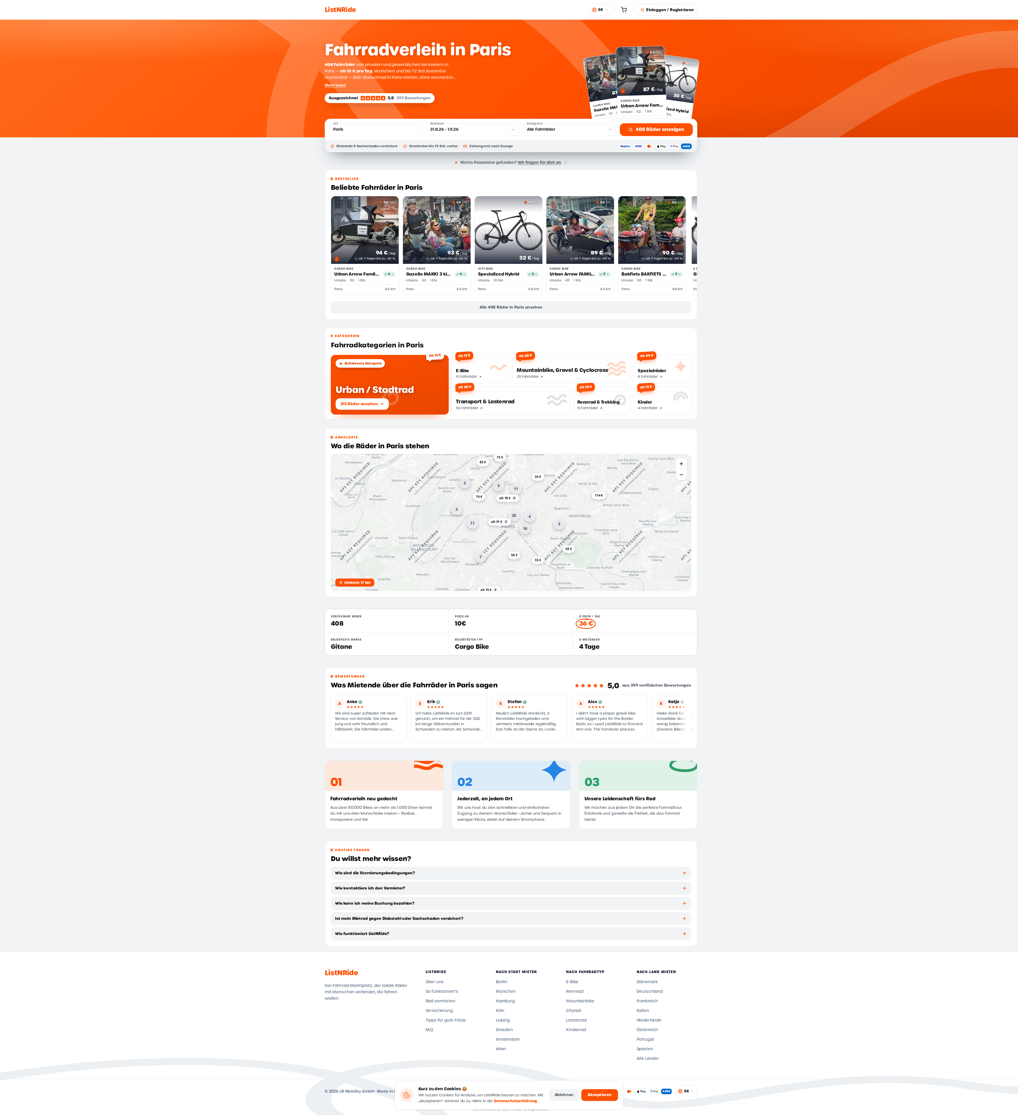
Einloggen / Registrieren (670, 10)
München (506, 991)
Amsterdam (508, 1039)
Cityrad (573, 1010)
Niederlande (649, 1020)
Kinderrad (576, 1029)
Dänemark (647, 982)
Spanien (645, 1049)
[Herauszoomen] (681, 474)
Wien (501, 1049)
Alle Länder (648, 1058)
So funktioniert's (442, 991)
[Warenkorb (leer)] (624, 10)
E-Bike (572, 982)
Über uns (435, 982)
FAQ (430, 1029)
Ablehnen (564, 1094)
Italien (643, 1010)
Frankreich (647, 1001)
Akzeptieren (599, 1094)
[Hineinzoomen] (681, 463)
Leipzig (503, 1020)
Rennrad (574, 991)
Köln (500, 1010)
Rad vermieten (440, 1001)
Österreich (647, 1029)
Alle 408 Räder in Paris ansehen (511, 307)
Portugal (645, 1039)
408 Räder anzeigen (660, 129)
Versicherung (439, 1010)
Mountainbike (580, 1001)
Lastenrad (576, 1020)
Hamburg (505, 1001)
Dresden (504, 1029)
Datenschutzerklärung (515, 1101)
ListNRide (341, 972)
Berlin (501, 982)
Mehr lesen (335, 85)
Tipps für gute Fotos (446, 1020)
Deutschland (650, 991)
